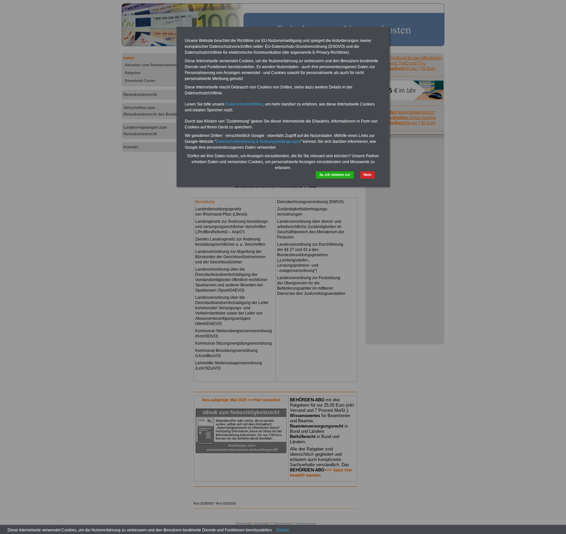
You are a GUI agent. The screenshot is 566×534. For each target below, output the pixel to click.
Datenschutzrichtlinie (244, 104)
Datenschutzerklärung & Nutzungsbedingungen (258, 141)
